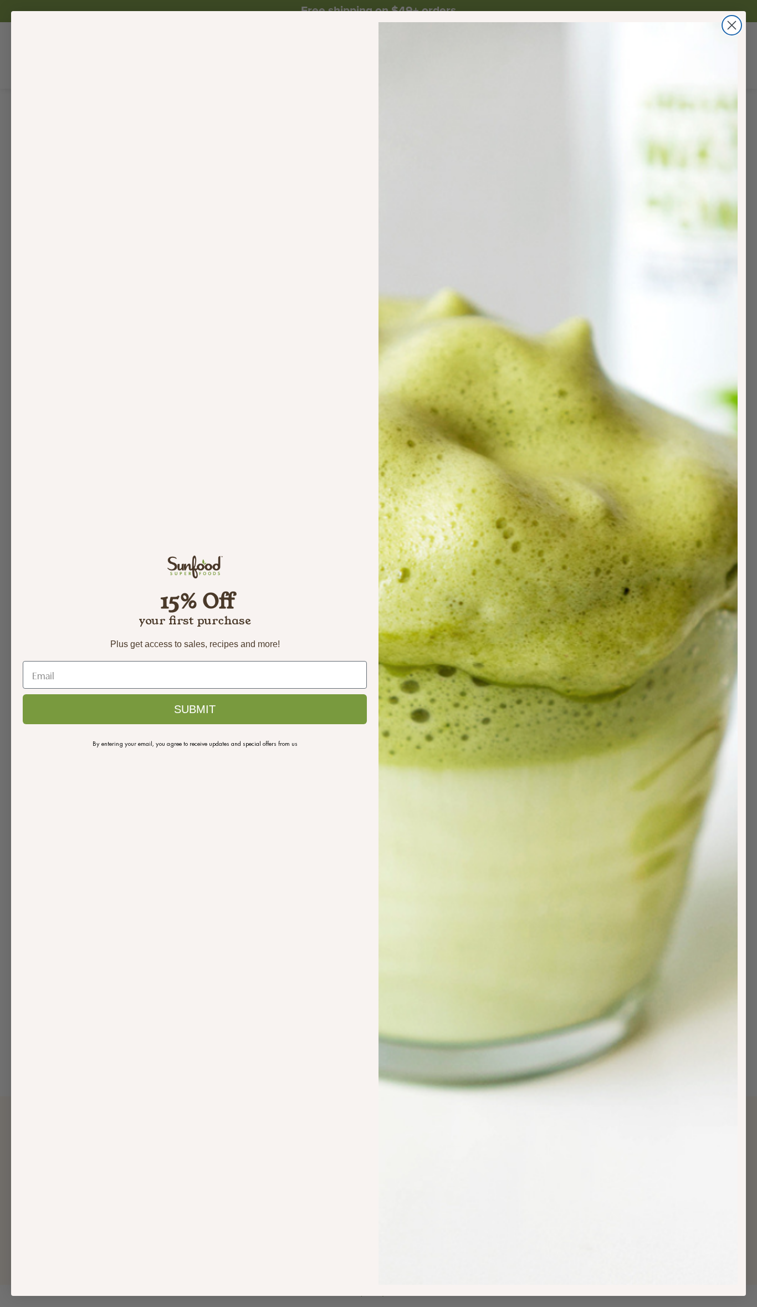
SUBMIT (195, 709)
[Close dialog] (731, 25)
